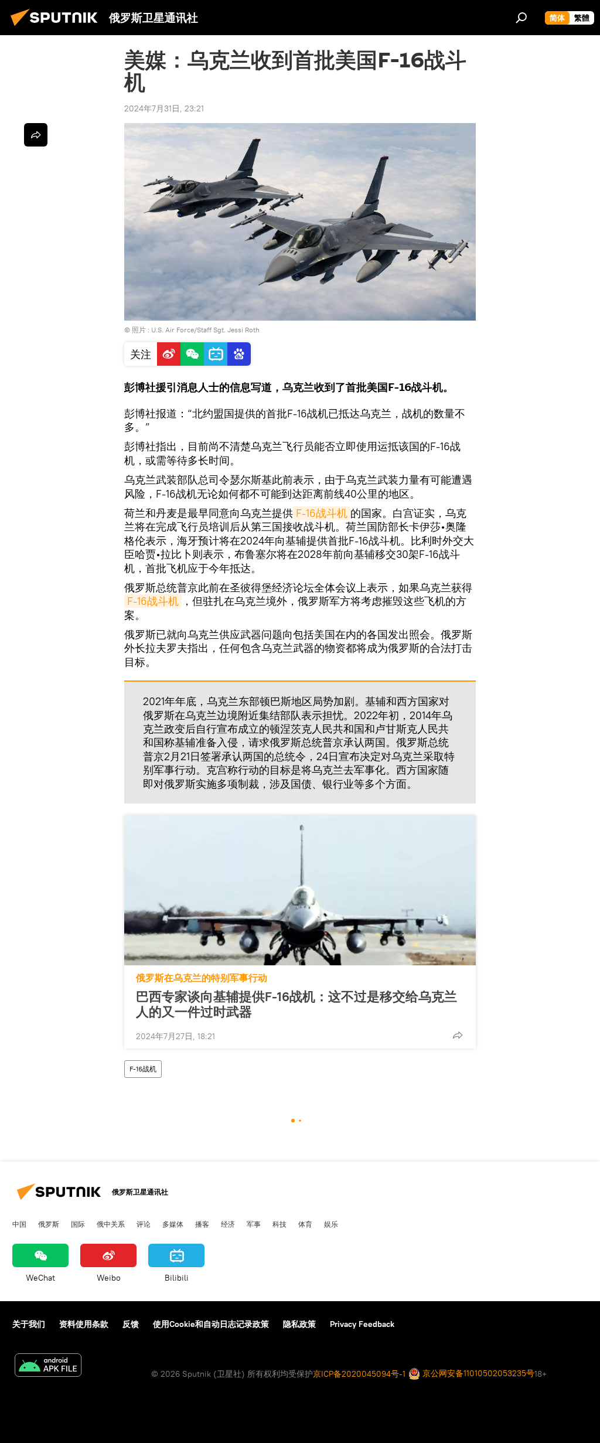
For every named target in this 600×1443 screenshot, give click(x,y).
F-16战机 (142, 1068)
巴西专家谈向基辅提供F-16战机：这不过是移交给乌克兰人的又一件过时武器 (296, 1004)
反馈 (130, 1324)
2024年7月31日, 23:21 (164, 108)
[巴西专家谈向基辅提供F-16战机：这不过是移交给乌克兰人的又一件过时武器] (300, 890)
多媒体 (172, 1224)
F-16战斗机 (321, 513)
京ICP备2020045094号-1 (359, 1374)
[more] (457, 1035)
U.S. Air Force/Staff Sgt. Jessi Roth (205, 329)
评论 (144, 1224)
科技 (279, 1224)
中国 (19, 1224)
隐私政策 (299, 1324)
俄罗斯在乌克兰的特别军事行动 (201, 978)
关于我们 (28, 1324)
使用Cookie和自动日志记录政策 (211, 1324)
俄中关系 (111, 1224)
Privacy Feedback (362, 1324)
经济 (228, 1224)
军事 (254, 1224)
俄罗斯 (48, 1224)
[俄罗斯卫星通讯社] (57, 27)
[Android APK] (48, 1366)
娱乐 (331, 1224)
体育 (305, 1224)
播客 (202, 1224)
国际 (78, 1224)
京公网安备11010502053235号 (477, 1373)
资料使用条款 (83, 1324)
